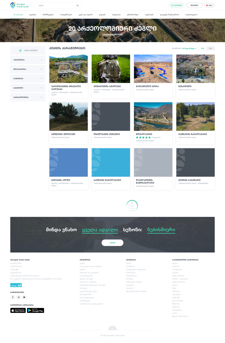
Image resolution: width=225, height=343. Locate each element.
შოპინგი (129, 279)
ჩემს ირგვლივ (31, 50)
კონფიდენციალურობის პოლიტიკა (25, 275)
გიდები (102, 14)
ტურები (33, 14)
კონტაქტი (14, 269)
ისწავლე (83, 288)
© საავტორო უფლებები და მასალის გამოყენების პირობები (36, 279)
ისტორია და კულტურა (89, 272)
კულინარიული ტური (88, 291)
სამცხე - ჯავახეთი (180, 279)
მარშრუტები (48, 14)
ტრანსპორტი (132, 14)
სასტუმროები (66, 14)
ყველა (82, 263)
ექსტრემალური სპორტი (136, 291)
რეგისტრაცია (16, 272)
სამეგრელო (177, 269)
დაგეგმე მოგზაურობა (169, 14)
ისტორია (130, 288)
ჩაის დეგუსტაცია (87, 297)
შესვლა (194, 5)
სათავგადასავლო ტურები (91, 266)
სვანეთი (176, 266)
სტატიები (116, 14)
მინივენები (177, 310)
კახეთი (175, 272)
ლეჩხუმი (176, 297)
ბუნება (83, 269)
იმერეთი (176, 307)
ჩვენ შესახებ (16, 266)
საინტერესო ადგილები (136, 269)
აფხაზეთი (176, 294)
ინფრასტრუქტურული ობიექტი (93, 285)
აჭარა (174, 313)
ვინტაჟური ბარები (134, 282)
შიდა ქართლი (178, 275)
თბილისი (176, 291)
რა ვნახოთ (18, 14)
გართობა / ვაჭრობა (88, 282)
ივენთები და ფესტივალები (91, 304)
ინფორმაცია (131, 275)
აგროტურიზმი (86, 294)
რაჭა (174, 288)
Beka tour (176, 304)
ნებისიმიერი (177, 300)
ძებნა (112, 243)
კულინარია (131, 272)
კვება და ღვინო (86, 14)
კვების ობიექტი (86, 279)
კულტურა (130, 285)
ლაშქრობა (130, 266)
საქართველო (191, 14)
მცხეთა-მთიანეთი (180, 316)
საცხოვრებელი (86, 275)
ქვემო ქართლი (178, 282)
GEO (210, 5)
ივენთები (149, 14)
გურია (174, 285)
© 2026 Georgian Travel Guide (112, 335)
